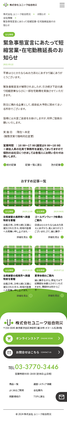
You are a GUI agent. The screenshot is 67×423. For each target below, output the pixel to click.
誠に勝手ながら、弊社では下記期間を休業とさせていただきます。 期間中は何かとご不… (49, 285)
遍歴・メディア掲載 (43, 384)
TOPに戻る (39, 396)
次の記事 (55, 164)
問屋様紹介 (15, 396)
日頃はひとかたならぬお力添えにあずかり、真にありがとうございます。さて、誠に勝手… (49, 228)
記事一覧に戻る (33, 164)
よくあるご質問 (16, 390)
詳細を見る (22, 237)
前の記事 (11, 164)
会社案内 (38, 390)
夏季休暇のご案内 (44, 275)
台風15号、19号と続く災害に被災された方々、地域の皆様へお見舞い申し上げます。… (17, 228)
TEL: (33, 366)
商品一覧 (13, 384)
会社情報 (9, 211)
